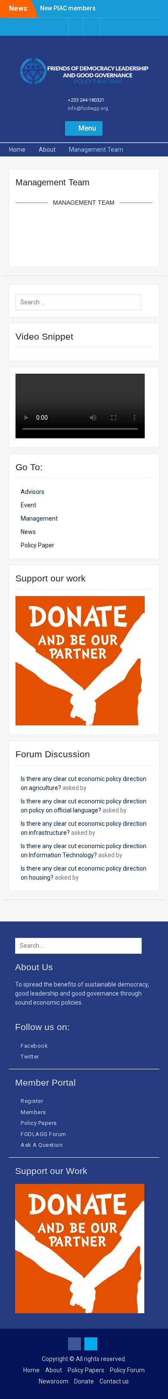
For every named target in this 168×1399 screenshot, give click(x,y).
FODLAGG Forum (43, 1134)
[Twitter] (92, 27)
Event (28, 505)
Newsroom (53, 1381)
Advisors (32, 491)
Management (39, 518)
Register (32, 1101)
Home (31, 1370)
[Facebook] (76, 27)
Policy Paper (37, 545)
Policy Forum (127, 1370)
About (53, 1370)
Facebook (34, 1046)
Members (33, 1112)
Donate (84, 1381)
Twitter (30, 1056)
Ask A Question (41, 1145)
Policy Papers (39, 1123)
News (28, 531)
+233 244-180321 (86, 100)
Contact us (114, 1381)
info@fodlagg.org (88, 108)
